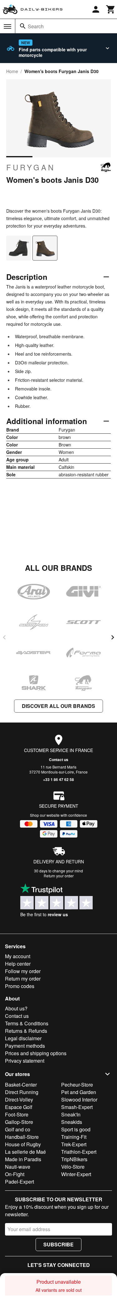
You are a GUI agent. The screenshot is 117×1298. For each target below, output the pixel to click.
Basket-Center (21, 1084)
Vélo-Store (73, 1166)
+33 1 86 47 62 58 (58, 779)
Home (12, 71)
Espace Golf (18, 1107)
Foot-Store (16, 1114)
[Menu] (7, 26)
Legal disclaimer (23, 1038)
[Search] (23, 26)
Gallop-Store (19, 1121)
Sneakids (71, 1121)
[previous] (4, 637)
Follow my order (23, 971)
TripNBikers (74, 1159)
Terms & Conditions (26, 1023)
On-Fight (14, 1174)
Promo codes (19, 986)
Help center (18, 963)
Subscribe (58, 1244)
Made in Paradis (23, 1159)
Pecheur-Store (77, 1084)
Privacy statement (24, 1060)
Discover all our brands (58, 705)
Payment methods (25, 1045)
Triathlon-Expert (78, 1151)
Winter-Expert (76, 1174)
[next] (112, 637)
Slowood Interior (79, 1099)
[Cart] (111, 9)
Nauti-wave (17, 1166)
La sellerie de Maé (25, 1151)
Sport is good (75, 1129)
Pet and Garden (78, 1092)
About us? (16, 1008)
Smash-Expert (77, 1107)
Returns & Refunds (26, 1030)
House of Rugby (23, 1144)
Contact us (58, 759)
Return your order (59, 875)
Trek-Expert (73, 1144)
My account (17, 956)
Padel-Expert (19, 1181)
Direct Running (21, 1092)
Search (36, 26)
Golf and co (17, 1129)
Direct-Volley (19, 1099)
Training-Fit (73, 1136)
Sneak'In (70, 1114)
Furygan (30, 167)
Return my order (23, 978)
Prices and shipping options (35, 1053)
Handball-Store (22, 1136)
